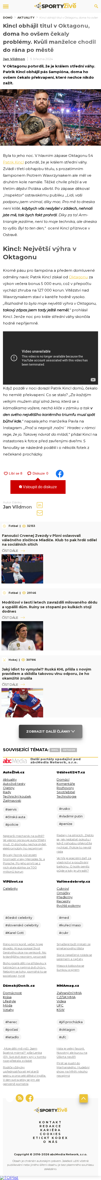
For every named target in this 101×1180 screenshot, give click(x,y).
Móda (7, 1005)
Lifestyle (9, 1001)
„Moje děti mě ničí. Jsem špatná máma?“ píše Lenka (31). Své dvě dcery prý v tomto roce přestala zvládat (24, 1055)
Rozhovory (65, 788)
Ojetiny (8, 788)
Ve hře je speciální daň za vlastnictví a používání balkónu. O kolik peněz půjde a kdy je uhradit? (74, 864)
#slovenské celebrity (21, 925)
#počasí (11, 1029)
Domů (8, 17)
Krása (7, 997)
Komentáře (66, 784)
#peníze (65, 824)
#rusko (64, 809)
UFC (60, 1005)
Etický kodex (50, 1138)
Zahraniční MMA (69, 993)
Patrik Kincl (13, 162)
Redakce (50, 1126)
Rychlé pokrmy (69, 906)
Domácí (63, 779)
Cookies (50, 1134)
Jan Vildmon (14, 59)
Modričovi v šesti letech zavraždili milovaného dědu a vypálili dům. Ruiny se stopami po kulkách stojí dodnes (49, 606)
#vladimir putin (71, 816)
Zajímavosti (12, 800)
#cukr (63, 933)
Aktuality (26, 17)
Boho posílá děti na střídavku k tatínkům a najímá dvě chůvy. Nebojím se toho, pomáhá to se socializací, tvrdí (25, 969)
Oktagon (69, 750)
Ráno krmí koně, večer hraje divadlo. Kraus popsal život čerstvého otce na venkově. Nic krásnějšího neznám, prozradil (24, 950)
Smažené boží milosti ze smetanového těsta (73, 946)
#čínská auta (15, 817)
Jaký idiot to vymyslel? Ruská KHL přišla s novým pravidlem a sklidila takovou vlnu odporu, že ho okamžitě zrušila (46, 673)
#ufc (62, 1037)
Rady (7, 792)
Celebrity (10, 888)
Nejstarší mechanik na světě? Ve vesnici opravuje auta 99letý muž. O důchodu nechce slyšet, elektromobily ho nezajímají (25, 842)
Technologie (66, 796)
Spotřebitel (66, 792)
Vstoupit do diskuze (39, 487)
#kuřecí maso (70, 925)
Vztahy (8, 1010)
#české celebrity (18, 918)
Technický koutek (17, 796)
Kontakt (50, 1122)
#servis (10, 809)
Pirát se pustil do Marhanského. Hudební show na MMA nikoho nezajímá (73, 1069)
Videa (61, 1001)
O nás (50, 1142)
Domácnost (12, 993)
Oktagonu (78, 277)
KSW (60, 1010)
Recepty (63, 901)
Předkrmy (65, 897)
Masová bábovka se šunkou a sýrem (70, 968)
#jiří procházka (71, 1022)
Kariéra (50, 1130)
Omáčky (63, 893)
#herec (11, 1022)
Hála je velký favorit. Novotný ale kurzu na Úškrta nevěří (72, 1053)
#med (64, 918)
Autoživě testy (14, 784)
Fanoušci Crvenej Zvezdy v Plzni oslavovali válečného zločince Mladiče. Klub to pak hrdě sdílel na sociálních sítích (49, 540)
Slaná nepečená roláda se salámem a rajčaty (74, 957)
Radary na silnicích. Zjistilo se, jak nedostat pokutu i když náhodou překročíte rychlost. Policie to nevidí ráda (75, 843)
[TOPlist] (9, 1177)
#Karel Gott (14, 933)
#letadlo (12, 1037)
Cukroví (63, 888)
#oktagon (67, 1029)
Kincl (54, 750)
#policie (11, 824)
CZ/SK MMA (66, 997)
